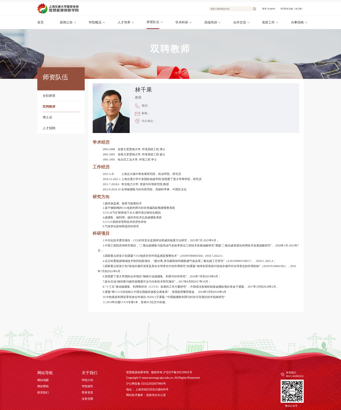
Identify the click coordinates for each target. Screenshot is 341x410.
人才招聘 (49, 128)
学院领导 (87, 386)
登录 (264, 8)
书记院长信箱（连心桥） (292, 8)
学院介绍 (87, 380)
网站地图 (43, 380)
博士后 (47, 117)
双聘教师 (49, 106)
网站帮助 (43, 386)
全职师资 (49, 95)
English (271, 8)
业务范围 (87, 398)
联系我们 (43, 392)
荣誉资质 (87, 392)
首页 (40, 22)
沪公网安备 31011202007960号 (146, 383)
